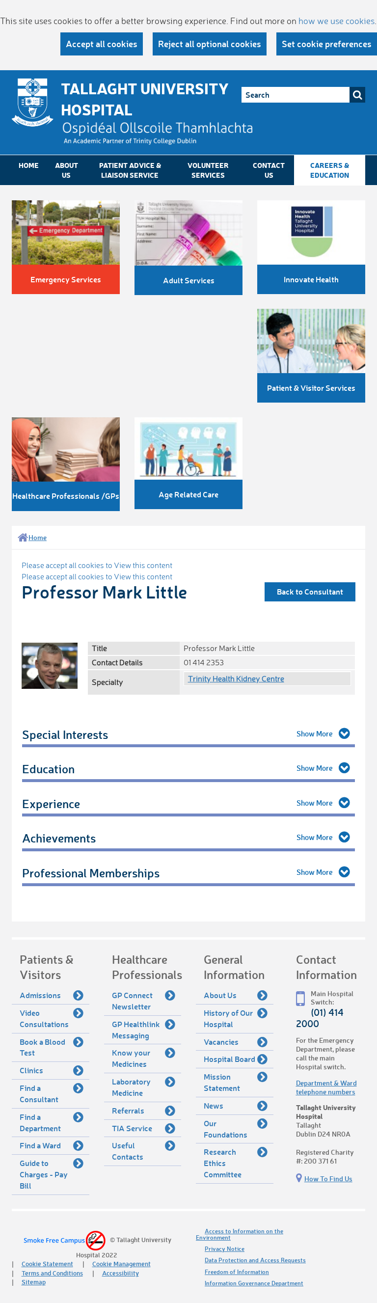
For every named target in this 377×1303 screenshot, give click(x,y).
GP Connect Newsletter (132, 1000)
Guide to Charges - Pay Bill (44, 1174)
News (213, 1105)
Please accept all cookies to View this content (97, 565)
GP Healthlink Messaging (136, 1029)
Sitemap (34, 1281)
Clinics (31, 1070)
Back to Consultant (310, 591)
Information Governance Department (254, 1283)
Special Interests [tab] (65, 734)
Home (29, 165)
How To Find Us (328, 1178)
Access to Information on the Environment (239, 1234)
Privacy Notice (224, 1248)
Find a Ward (40, 1145)
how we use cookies (336, 20)
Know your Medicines (131, 1058)
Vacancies (221, 1041)
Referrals (128, 1110)
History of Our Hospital (228, 1018)
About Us (66, 170)
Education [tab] (48, 768)
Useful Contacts (127, 1151)
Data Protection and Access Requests (255, 1260)
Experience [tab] (51, 803)
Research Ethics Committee (223, 1162)
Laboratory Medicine (131, 1087)
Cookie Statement (47, 1263)
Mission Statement (222, 1082)
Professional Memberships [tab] (91, 872)
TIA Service (132, 1128)
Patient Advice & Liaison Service (130, 170)
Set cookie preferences (327, 44)
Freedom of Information (237, 1272)
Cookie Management (121, 1263)
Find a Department (40, 1122)
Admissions (40, 995)
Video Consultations (44, 1018)
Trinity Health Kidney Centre (236, 678)
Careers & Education (329, 170)
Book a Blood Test (42, 1047)
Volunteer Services (208, 170)
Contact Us (269, 170)
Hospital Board (229, 1059)
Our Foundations (225, 1129)
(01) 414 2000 (320, 1017)
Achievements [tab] (59, 837)
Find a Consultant (39, 1093)
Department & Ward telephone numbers (326, 1087)
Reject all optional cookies (209, 44)
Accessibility (120, 1273)
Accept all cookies (101, 44)
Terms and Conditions (52, 1273)
